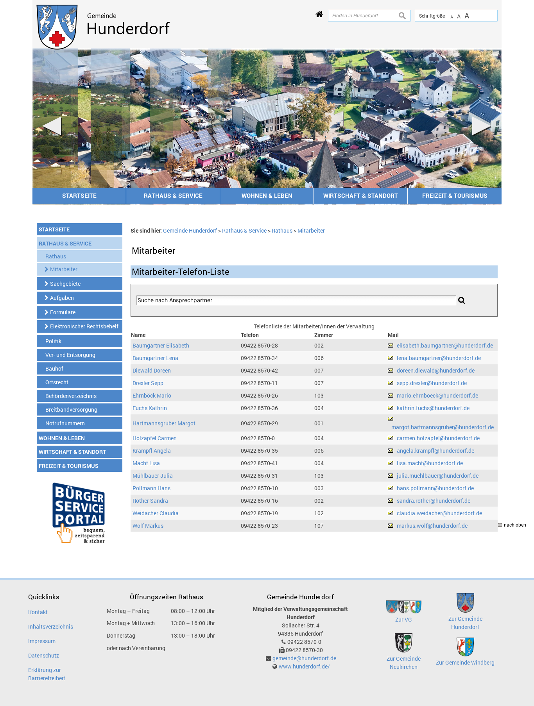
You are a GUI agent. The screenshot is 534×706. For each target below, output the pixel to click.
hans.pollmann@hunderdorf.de (435, 488)
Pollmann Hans (151, 488)
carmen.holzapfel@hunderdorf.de (438, 438)
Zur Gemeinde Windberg (465, 662)
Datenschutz (43, 655)
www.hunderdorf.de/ (304, 666)
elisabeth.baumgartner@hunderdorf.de (445, 345)
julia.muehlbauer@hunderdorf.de (437, 475)
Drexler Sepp (148, 383)
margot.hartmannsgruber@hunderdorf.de (442, 427)
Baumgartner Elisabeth (161, 345)
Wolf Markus (148, 525)
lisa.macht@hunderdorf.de (430, 463)
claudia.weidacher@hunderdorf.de (439, 513)
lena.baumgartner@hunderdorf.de (439, 358)
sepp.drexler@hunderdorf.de (432, 383)
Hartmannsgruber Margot (164, 423)
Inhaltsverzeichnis (50, 626)
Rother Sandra (150, 500)
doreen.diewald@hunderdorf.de (436, 370)
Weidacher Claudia (156, 513)
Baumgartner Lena (155, 358)
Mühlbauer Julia (153, 475)
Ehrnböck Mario (152, 395)
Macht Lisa (146, 463)
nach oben (515, 525)
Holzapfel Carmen (155, 438)
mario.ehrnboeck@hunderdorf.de (437, 395)
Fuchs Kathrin (150, 408)
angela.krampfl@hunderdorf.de (435, 450)
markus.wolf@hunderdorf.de (432, 525)
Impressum (42, 641)
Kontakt (38, 612)
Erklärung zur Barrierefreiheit (46, 674)
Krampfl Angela (152, 450)
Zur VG (403, 619)
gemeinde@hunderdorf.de (304, 658)
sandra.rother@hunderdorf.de (433, 500)
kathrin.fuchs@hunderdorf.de (433, 408)
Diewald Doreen (152, 370)
